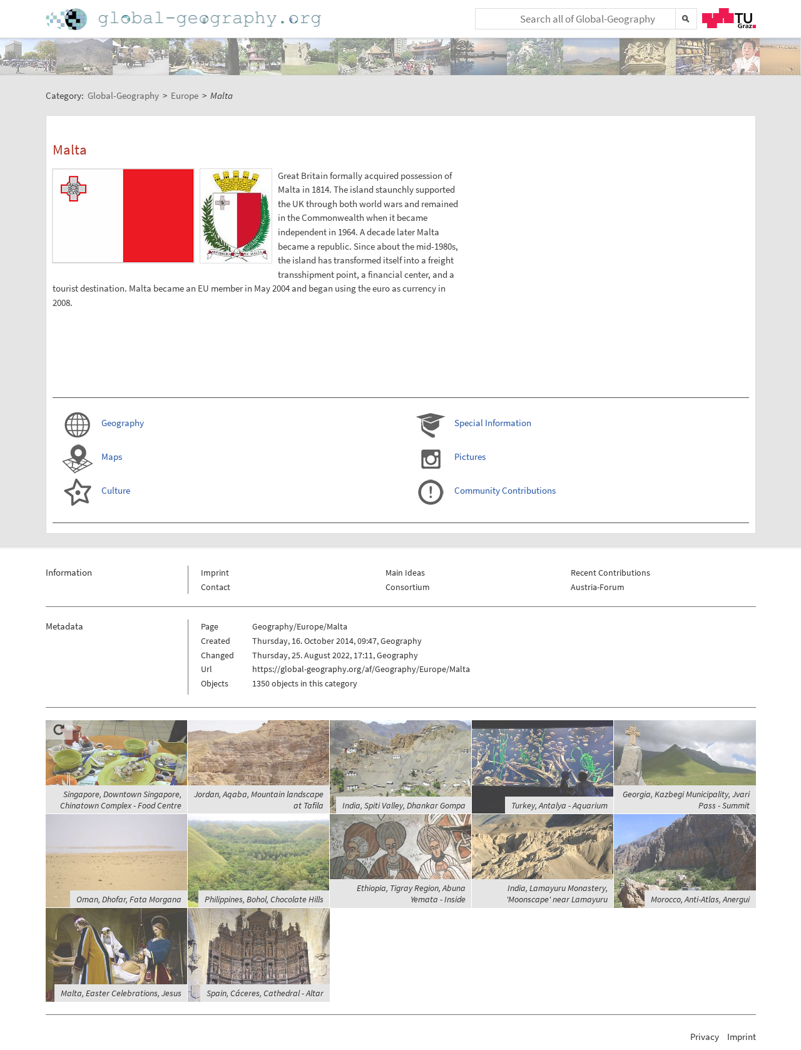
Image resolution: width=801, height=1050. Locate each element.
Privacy (704, 1036)
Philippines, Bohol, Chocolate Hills (264, 899)
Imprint (215, 572)
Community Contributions (505, 490)
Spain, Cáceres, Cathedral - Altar (265, 993)
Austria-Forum (598, 587)
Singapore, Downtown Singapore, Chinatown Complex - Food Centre (120, 799)
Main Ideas (405, 572)
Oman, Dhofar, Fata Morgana (128, 899)
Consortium (407, 587)
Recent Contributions (610, 572)
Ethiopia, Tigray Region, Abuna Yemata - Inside (411, 893)
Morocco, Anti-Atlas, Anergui (700, 899)
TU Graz (729, 18)
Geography (122, 423)
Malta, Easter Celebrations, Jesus (121, 993)
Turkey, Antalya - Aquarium (559, 805)
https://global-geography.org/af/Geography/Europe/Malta (361, 669)
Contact (215, 587)
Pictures (470, 456)
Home (185, 19)
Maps (111, 456)
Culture (115, 490)
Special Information (492, 423)
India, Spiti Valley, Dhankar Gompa (404, 805)
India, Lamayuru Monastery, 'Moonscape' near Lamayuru (557, 893)
